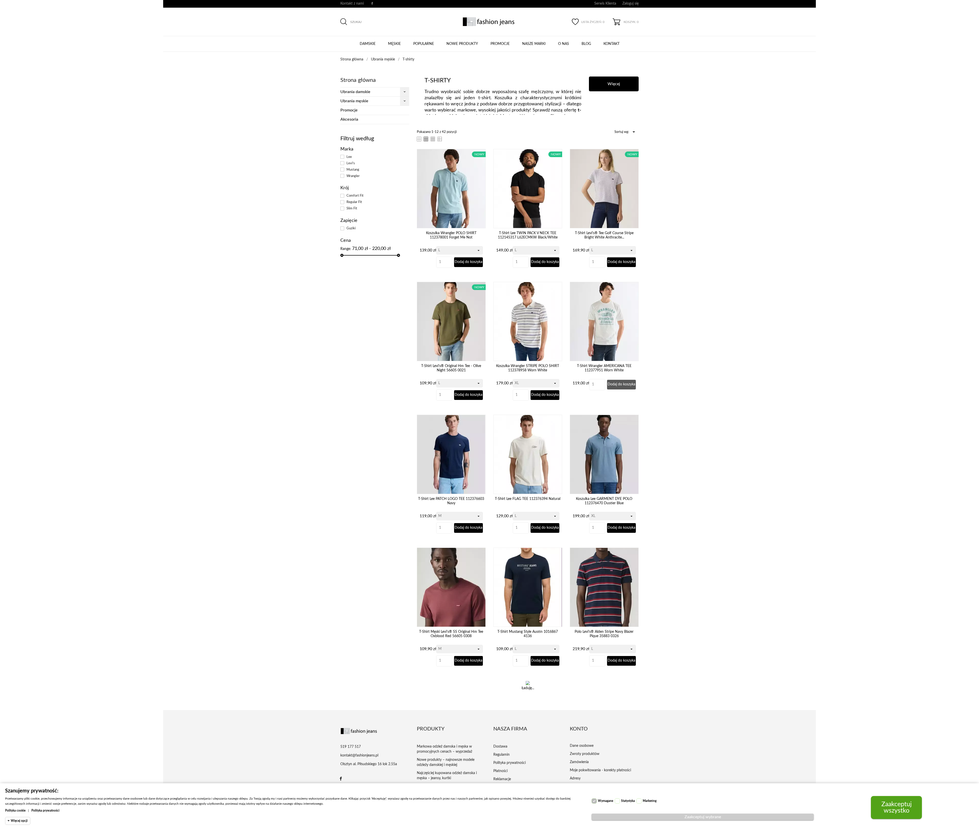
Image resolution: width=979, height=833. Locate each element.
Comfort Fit (355, 195)
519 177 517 (350, 747)
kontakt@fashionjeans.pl (359, 755)
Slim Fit (351, 208)
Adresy (575, 778)
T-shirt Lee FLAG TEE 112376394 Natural (527, 499)
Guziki (351, 228)
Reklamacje (502, 779)
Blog (586, 44)
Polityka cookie (15, 810)
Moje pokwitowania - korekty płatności (600, 770)
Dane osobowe (582, 746)
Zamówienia (579, 762)
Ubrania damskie (355, 92)
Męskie (394, 44)
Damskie (368, 44)
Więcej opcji (19, 820)
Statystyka (628, 800)
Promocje (500, 44)
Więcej (614, 84)
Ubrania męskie (354, 101)
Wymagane (605, 800)
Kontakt (611, 44)
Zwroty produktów (584, 754)
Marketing (649, 800)
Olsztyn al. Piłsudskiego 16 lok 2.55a (368, 764)
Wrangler (353, 176)
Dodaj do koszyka (468, 262)
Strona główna (358, 80)
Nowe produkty (462, 44)
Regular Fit (354, 202)
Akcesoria (349, 119)
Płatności (500, 771)
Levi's (350, 163)
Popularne (423, 44)
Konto (579, 728)
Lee (349, 157)
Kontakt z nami (352, 3)
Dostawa (500, 746)
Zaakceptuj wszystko (896, 807)
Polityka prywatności (509, 763)
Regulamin (501, 754)
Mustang (352, 169)
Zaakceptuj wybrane (703, 817)
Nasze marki (534, 44)
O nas (563, 44)
